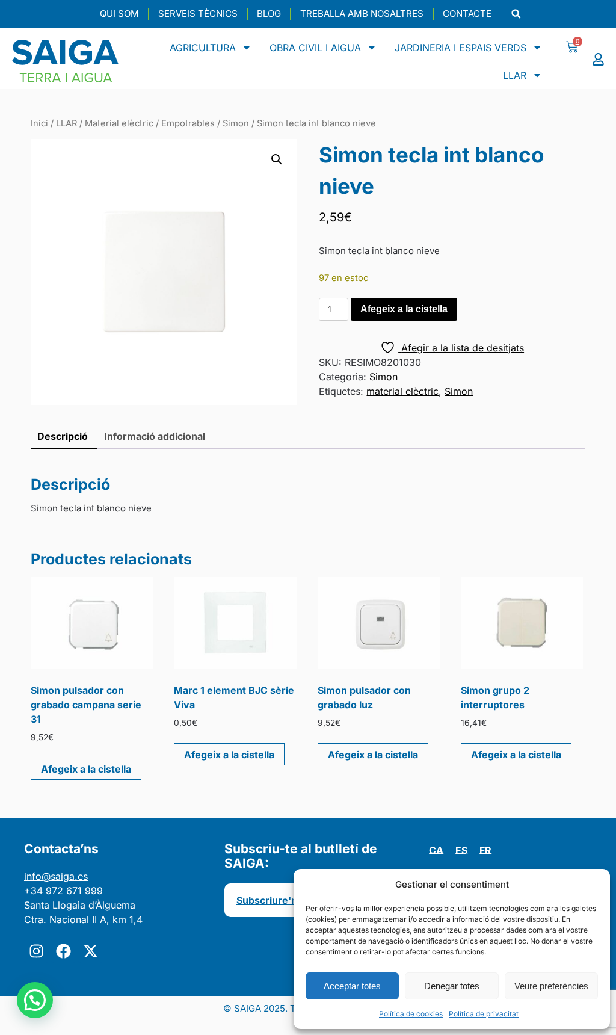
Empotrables (188, 123)
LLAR (514, 75)
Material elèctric (119, 123)
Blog (269, 13)
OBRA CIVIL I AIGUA (315, 48)
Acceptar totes (352, 986)
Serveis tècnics (198, 13)
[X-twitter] (90, 951)
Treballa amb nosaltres (362, 13)
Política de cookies (411, 1013)
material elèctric (402, 391)
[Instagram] (36, 951)
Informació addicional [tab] (154, 436)
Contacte (467, 13)
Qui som (119, 13)
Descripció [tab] (62, 436)
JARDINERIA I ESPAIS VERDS (460, 48)
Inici (39, 123)
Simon (236, 123)
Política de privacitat (484, 1013)
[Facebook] (63, 951)
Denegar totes (451, 986)
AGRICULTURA (203, 48)
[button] (516, 14)
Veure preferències (551, 986)
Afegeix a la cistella (404, 309)
